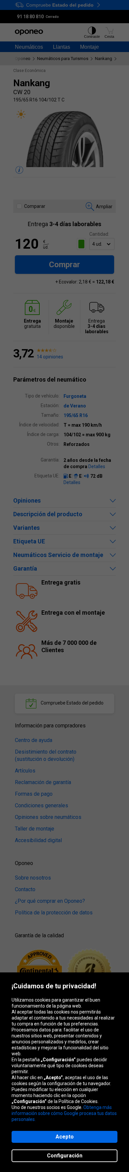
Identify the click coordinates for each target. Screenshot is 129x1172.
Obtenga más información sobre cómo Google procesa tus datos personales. (64, 1113)
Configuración (64, 1155)
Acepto (65, 1137)
